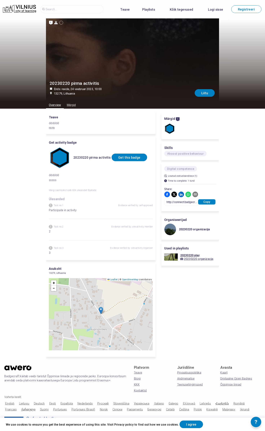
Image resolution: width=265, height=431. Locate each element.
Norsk (104, 409)
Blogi (137, 378)
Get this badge (129, 157)
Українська (141, 403)
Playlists (148, 9)
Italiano (159, 403)
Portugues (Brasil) (83, 409)
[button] (101, 310)
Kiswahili (212, 409)
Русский (103, 403)
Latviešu (205, 403)
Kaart (224, 372)
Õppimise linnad (230, 384)
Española (67, 403)
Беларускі (154, 409)
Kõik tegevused (181, 9)
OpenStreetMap (130, 279)
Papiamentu (135, 409)
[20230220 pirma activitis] (169, 129)
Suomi (44, 409)
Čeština (184, 409)
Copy (206, 202)
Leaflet (114, 279)
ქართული (28, 409)
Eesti (52, 403)
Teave (125, 9)
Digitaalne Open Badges (236, 378)
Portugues (60, 409)
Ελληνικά (189, 403)
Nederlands (85, 403)
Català (170, 409)
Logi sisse (215, 9)
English (9, 403)
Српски (117, 409)
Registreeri (246, 9)
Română (239, 403)
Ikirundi (244, 409)
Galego (173, 403)
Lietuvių (24, 403)
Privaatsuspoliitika (189, 372)
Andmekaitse (186, 378)
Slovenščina (121, 403)
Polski (198, 409)
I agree (191, 424)
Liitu (204, 93)
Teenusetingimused (190, 384)
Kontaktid (140, 390)
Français (11, 409)
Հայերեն (222, 403)
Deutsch (39, 403)
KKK (137, 384)
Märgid (71, 105)
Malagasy (228, 409)
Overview (55, 105)
